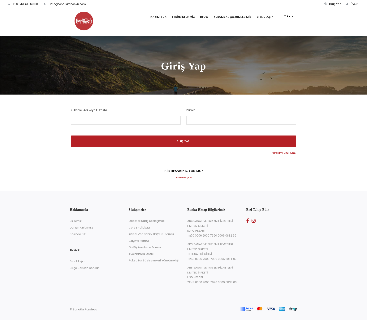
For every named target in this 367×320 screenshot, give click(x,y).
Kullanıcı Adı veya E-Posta (89, 110)
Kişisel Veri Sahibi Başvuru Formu (151, 234)
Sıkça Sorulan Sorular (84, 268)
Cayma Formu (139, 241)
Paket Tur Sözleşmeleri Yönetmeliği (154, 260)
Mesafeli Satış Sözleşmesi (147, 221)
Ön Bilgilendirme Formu (145, 247)
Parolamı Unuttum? (283, 153)
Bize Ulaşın (265, 17)
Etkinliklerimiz (183, 17)
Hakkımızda (158, 17)
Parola (191, 110)
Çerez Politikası (139, 227)
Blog (204, 17)
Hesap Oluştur (183, 177)
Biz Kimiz (76, 221)
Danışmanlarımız (81, 227)
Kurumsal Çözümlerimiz (233, 17)
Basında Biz (78, 234)
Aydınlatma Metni (141, 254)
